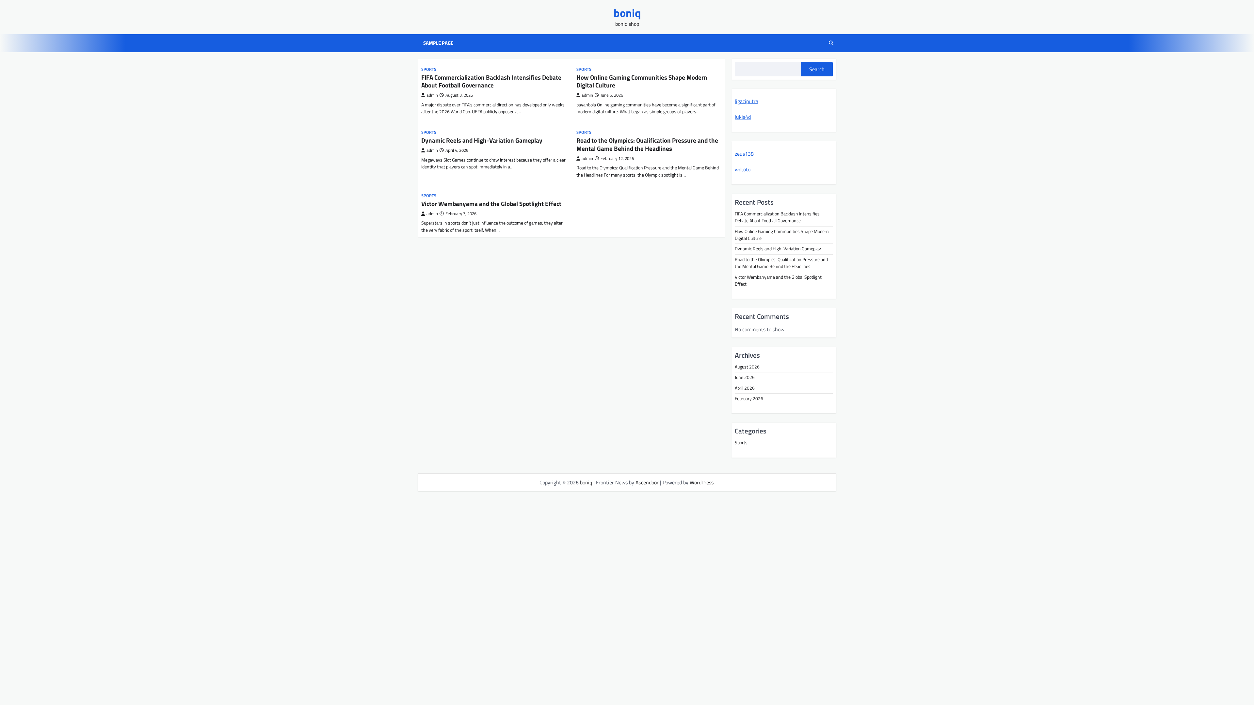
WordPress (702, 482)
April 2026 (745, 388)
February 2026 (749, 398)
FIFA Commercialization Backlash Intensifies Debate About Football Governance (491, 81)
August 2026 (747, 366)
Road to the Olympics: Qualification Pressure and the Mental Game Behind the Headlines (647, 144)
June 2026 (745, 377)
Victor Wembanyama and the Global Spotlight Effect (491, 203)
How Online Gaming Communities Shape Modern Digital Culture (641, 81)
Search (817, 69)
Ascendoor (647, 482)
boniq (627, 13)
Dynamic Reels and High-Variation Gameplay (481, 140)
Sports (428, 69)
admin (432, 95)
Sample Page (438, 43)
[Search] (831, 43)
